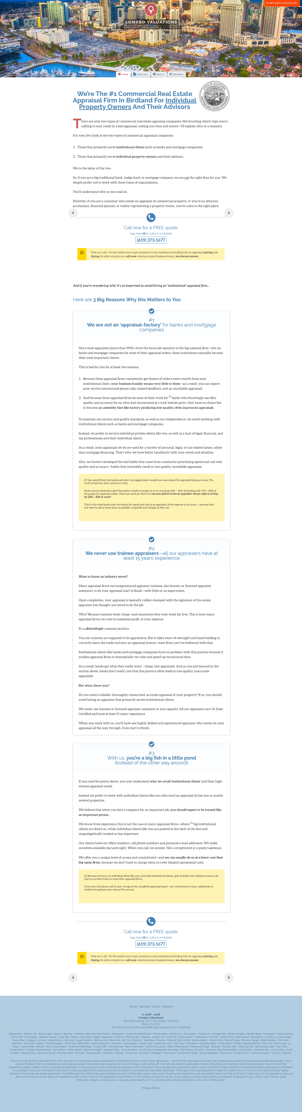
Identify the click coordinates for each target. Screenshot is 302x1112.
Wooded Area (116, 1046)
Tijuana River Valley (187, 1053)
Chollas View (245, 1049)
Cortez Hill (16, 1037)
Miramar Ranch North (178, 1040)
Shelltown (108, 1053)
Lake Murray (54, 1040)
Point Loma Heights (56, 1046)
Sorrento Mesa (111, 1049)
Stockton (144, 1053)
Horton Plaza (227, 1037)
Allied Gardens (268, 1040)
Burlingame (117, 1033)
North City (70, 1043)
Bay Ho (58, 1033)
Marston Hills (101, 1040)
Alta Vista (211, 1049)
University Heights (260, 1053)
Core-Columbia (285, 1033)
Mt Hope (79, 1053)
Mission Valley (232, 1040)
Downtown (269, 1033)
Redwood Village (200, 1046)
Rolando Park (229, 1046)
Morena (246, 1040)
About (160, 74)
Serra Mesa (59, 1049)
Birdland (79, 1033)
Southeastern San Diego (166, 1049)
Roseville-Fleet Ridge (80, 1046)
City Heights (189, 1033)
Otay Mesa (191, 1043)
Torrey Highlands (208, 1053)
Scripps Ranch (17, 1049)
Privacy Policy (151, 1087)
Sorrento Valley (129, 1049)
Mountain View (65, 1053)
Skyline (119, 1053)
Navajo (255, 1040)
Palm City (267, 1043)
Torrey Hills (225, 1053)
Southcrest (131, 1053)
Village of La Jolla (36, 1040)
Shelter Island (74, 1049)
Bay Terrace (187, 1049)
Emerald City (132, 1037)
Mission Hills (216, 1040)
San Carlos (29, 1043)
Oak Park (116, 1043)
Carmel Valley (160, 1033)
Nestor (40, 1043)
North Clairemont (100, 1043)
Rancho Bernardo (134, 1046)
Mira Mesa (149, 1040)
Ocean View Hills (163, 1043)
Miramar (161, 1040)
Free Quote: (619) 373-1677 (282, 3)
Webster (286, 1053)
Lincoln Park (277, 1049)
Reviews (177, 74)
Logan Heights (84, 1040)
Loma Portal (27, 1046)
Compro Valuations (151, 22)
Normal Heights (54, 1043)
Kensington (257, 1037)
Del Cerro (283, 1040)
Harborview (201, 1037)
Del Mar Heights (236, 1033)
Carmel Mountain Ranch (138, 1033)
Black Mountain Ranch (97, 1033)
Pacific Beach (225, 1043)
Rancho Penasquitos (178, 1046)
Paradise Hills (93, 1053)
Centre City (175, 1033)
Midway (40, 1046)
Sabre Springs (245, 1046)
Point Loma (280, 1043)
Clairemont (204, 1033)
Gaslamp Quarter (48, 1037)
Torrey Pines (18, 1040)
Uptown (276, 1053)
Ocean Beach (130, 1043)
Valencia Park (28, 1053)
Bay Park (68, 1033)
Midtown (137, 1040)
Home (124, 74)
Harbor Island (185, 1037)
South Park (145, 1049)
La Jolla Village (283, 1037)
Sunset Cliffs (100, 1046)
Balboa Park (15, 1033)
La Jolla (269, 1037)
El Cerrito (119, 1037)
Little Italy (64, 1037)
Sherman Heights (93, 1049)
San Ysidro (282, 1046)
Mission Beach (199, 1040)
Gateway (145, 1037)
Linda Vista (68, 1040)
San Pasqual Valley (265, 1046)
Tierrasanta (169, 1053)
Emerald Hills (261, 1049)
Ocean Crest (145, 1043)
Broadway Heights (227, 1049)
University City (241, 1053)
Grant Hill (171, 1037)
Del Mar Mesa (254, 1033)
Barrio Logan (45, 1033)
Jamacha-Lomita (46, 1053)
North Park (83, 1043)
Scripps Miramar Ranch (39, 1049)
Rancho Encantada (155, 1046)
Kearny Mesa (242, 1037)
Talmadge (156, 1053)
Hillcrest (213, 1037)
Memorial (115, 1040)
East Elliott (86, 1037)
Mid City (126, 1040)
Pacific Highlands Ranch (247, 1043)
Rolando (215, 1046)
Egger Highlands (103, 1037)
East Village (30, 1037)
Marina (74, 1037)
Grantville (16, 1043)
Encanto (199, 1049)
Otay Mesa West (207, 1043)
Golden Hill (158, 1037)
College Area (219, 1033)
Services (142, 74)
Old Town (179, 1043)
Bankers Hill (30, 1033)
